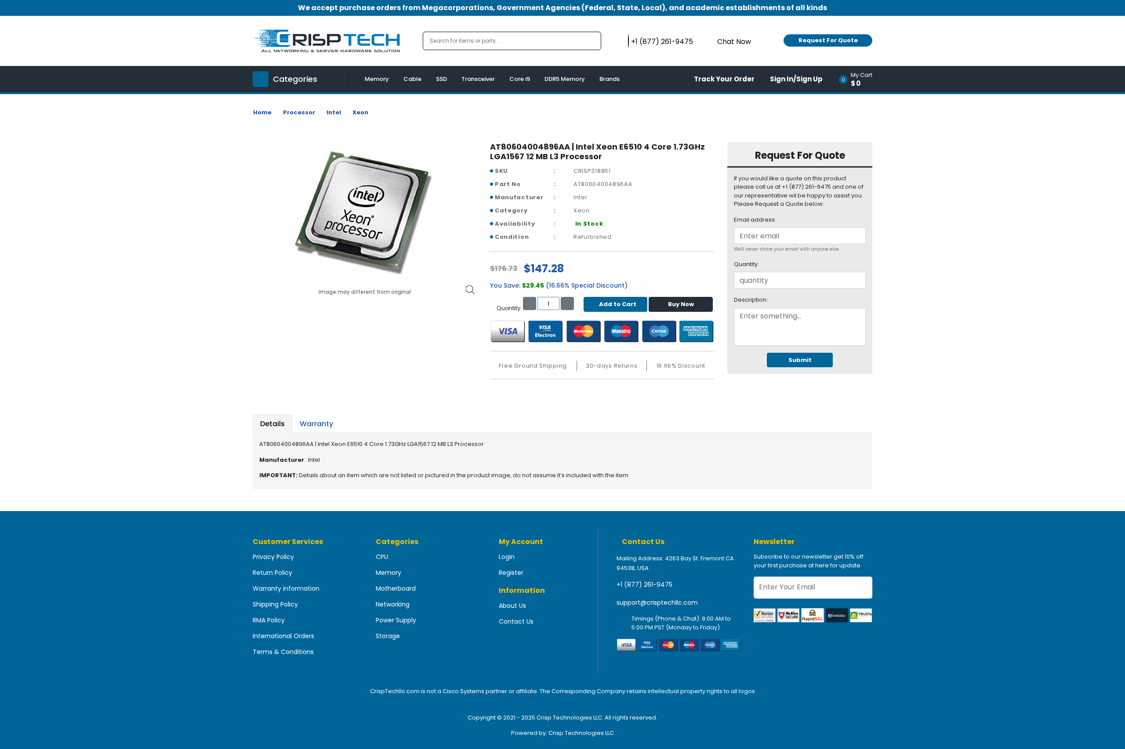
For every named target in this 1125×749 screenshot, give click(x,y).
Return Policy (272, 572)
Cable (412, 79)
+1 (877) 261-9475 (644, 584)
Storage (388, 636)
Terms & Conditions (283, 651)
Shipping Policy (275, 604)
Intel (334, 112)
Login (507, 556)
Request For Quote (828, 40)
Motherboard (396, 588)
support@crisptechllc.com (657, 602)
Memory (377, 79)
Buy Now (681, 304)
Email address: (755, 220)
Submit (800, 360)
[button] (858, 79)
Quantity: (746, 264)
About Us (512, 605)
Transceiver (478, 79)
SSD (441, 79)
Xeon (360, 112)
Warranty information (286, 588)
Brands (609, 79)
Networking (393, 604)
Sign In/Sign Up (796, 79)
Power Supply (396, 620)
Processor (299, 112)
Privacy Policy (273, 556)
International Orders (283, 636)
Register (511, 572)
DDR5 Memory (564, 79)
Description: (751, 300)
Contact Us (516, 621)
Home (262, 112)
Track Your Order (724, 79)
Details (272, 424)
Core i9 (519, 79)
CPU (382, 556)
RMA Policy (269, 620)
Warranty (316, 424)
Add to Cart (617, 304)
